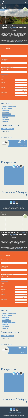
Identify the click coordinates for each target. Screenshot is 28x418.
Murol (3, 121)
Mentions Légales (12, 205)
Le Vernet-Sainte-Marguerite (7, 106)
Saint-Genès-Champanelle (7, 115)
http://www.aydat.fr (4, 74)
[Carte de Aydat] (25, 9)
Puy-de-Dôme (12, 27)
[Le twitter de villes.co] (13, 166)
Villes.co (7, 2)
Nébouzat (4, 119)
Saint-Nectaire (5, 114)
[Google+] (21, 166)
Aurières (4, 112)
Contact (19, 205)
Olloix (3, 117)
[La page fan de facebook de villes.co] (17, 166)
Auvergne (22, 25)
